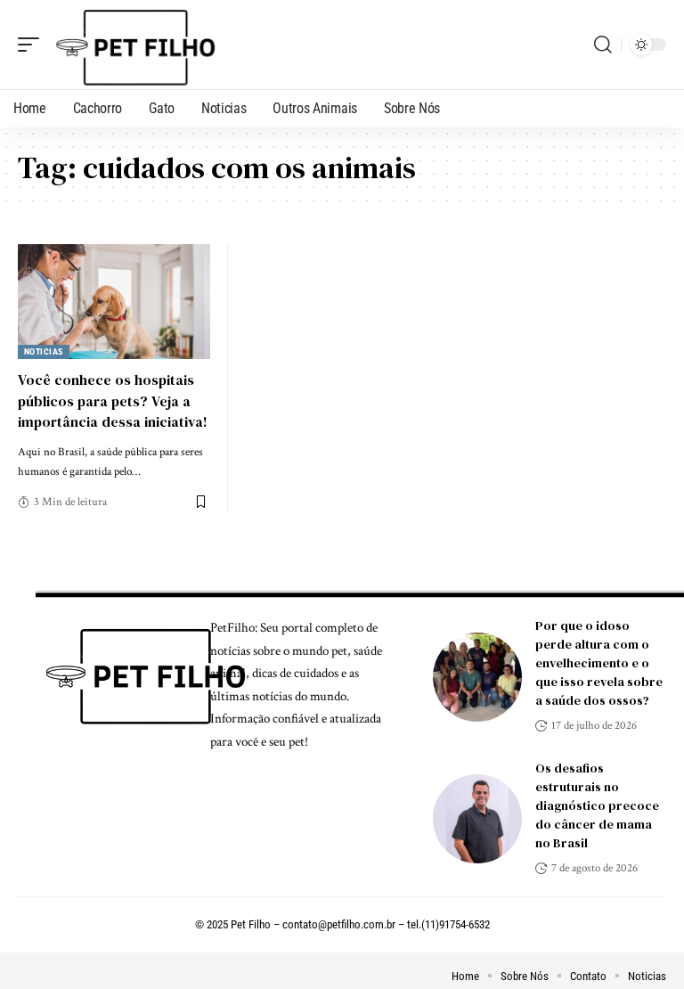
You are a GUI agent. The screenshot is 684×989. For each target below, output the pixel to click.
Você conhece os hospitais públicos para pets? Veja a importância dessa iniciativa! (113, 400)
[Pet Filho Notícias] (133, 44)
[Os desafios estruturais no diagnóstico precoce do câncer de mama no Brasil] (477, 818)
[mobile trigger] (33, 44)
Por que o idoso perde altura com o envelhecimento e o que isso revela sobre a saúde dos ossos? (599, 663)
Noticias (43, 351)
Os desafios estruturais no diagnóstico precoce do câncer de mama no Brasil (597, 805)
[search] (603, 44)
